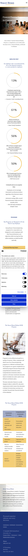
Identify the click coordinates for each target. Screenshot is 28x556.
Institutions (6, 525)
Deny (14, 304)
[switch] (24, 278)
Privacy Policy (6, 535)
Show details (20, 292)
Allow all (14, 296)
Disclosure (14, 535)
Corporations (19, 525)
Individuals (12, 525)
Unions (5, 527)
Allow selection (14, 300)
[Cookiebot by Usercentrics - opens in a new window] (20, 251)
